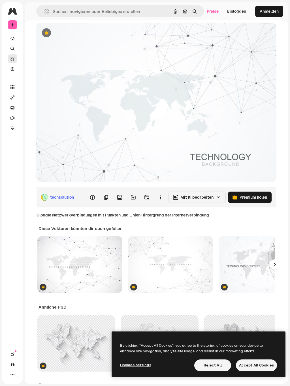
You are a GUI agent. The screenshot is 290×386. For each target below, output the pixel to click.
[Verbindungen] (12, 354)
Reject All (213, 365)
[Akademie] (12, 364)
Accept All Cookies (256, 365)
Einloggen (236, 11)
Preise (213, 11)
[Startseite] (12, 38)
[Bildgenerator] (12, 107)
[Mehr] (12, 374)
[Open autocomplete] (44, 11)
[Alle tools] (12, 87)
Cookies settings (135, 365)
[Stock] (12, 58)
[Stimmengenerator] (12, 128)
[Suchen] (12, 48)
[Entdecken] (12, 68)
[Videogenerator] (12, 117)
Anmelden (269, 11)
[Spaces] (12, 97)
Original (72, 33)
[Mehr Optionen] (160, 197)
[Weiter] (275, 264)
